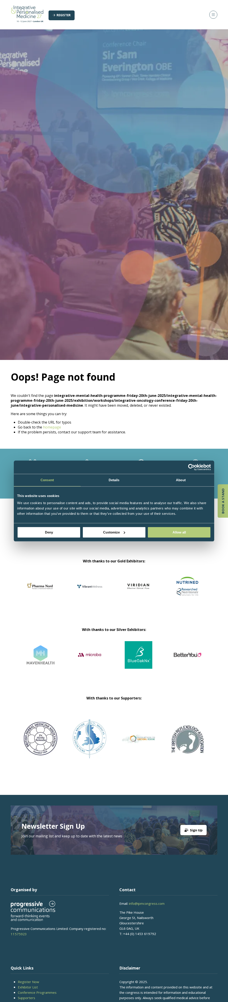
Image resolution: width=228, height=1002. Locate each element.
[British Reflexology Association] (187, 739)
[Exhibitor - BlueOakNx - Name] (31, 660)
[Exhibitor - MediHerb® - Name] (178, 660)
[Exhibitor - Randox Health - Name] (66, 591)
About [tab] (181, 480)
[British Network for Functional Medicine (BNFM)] (138, 739)
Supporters (26, 998)
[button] (62, 15)
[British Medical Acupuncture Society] (89, 739)
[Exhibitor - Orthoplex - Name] (129, 660)
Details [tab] (114, 480)
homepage (52, 427)
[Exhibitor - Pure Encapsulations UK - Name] (164, 591)
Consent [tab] (47, 480)
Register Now (28, 982)
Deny (49, 532)
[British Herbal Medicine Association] (40, 739)
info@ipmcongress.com (147, 903)
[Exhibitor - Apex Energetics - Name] (115, 591)
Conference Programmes (37, 992)
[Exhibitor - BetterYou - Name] (80, 660)
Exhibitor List (28, 987)
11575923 (19, 934)
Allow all (179, 532)
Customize (111, 532)
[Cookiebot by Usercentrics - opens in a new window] (191, 467)
